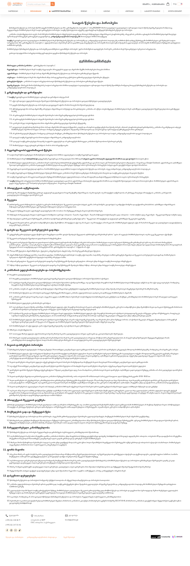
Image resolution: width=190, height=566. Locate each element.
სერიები (106, 11)
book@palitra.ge (71, 520)
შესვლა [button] (146, 4)
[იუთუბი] (15, 530)
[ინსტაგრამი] (11, 530)
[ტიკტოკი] (19, 530)
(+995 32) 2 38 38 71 (12, 520)
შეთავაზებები (35, 11)
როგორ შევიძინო (175, 11)
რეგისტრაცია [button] (158, 4)
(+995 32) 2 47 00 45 (13, 525)
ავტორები (129, 11)
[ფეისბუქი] (7, 530)
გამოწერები (13, 11)
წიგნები (84, 11)
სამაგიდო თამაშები (152, 11)
